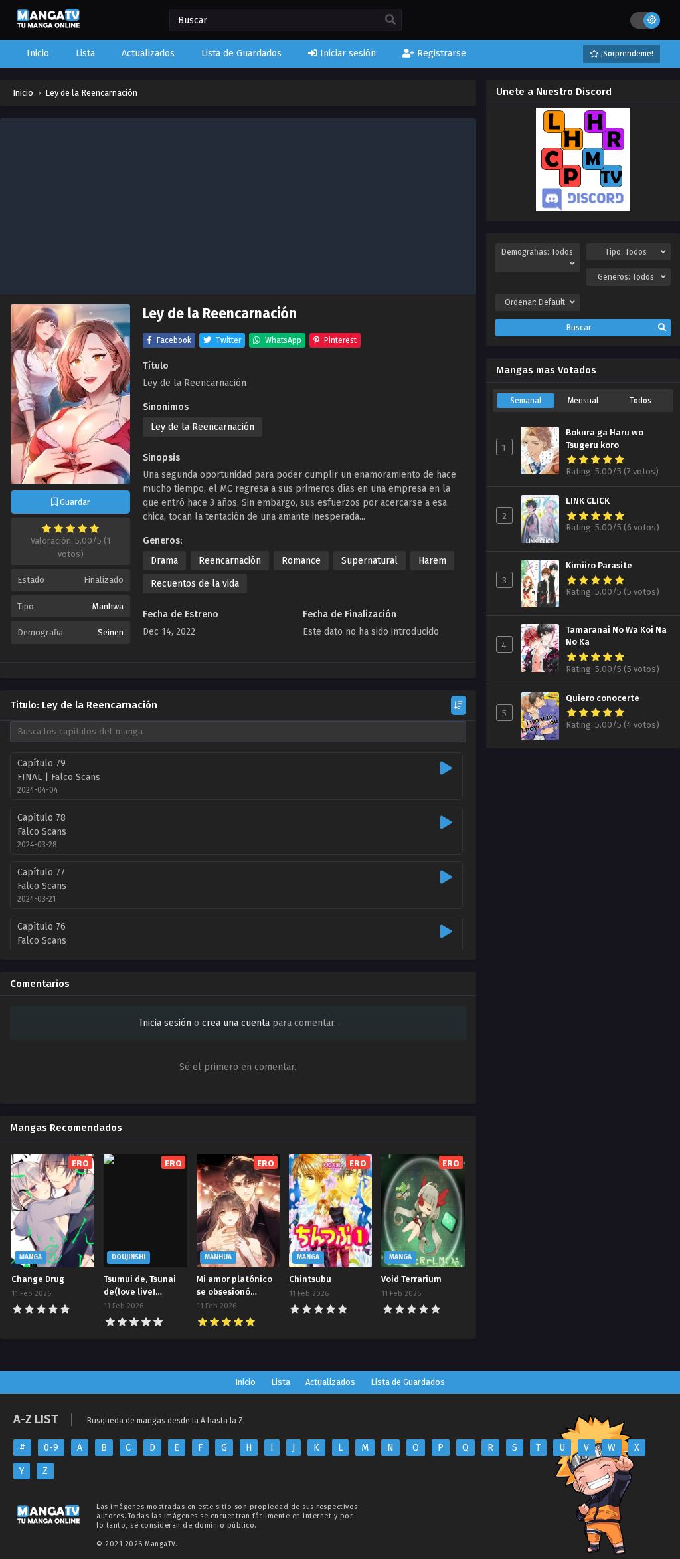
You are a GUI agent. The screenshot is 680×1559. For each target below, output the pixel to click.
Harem (432, 560)
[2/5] (58, 528)
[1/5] (46, 528)
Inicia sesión (165, 1023)
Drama (164, 560)
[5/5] (94, 528)
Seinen (111, 632)
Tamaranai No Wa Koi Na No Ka (616, 636)
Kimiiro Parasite (599, 565)
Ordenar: (535, 302)
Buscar (578, 327)
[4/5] (82, 528)
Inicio (245, 1382)
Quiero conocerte (602, 698)
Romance (301, 560)
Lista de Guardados (408, 1382)
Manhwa (108, 606)
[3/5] (70, 528)
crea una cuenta (236, 1023)
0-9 (51, 1447)
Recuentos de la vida (195, 583)
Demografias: (537, 252)
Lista (280, 1382)
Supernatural (369, 560)
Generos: (626, 277)
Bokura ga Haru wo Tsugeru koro (604, 439)
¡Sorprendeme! (626, 53)
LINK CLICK (588, 501)
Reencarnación (230, 560)
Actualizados (330, 1382)
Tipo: (626, 252)
